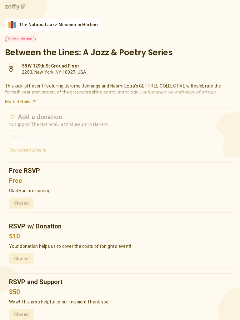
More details (17, 101)
